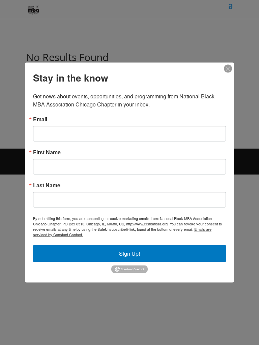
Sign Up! (129, 253)
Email (40, 119)
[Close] (228, 69)
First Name (47, 152)
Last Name (46, 185)
